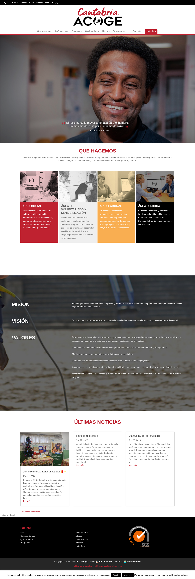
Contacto (137, 31)
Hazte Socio (151, 31)
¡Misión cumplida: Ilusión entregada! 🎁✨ (44, 471)
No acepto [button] (128, 575)
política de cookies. (178, 575)
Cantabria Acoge (79, 561)
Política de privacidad (82, 566)
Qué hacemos (61, 31)
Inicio (22, 532)
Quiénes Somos (27, 536)
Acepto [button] (116, 575)
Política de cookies (102, 566)
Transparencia (119, 31)
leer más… (28, 501)
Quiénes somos (44, 31)
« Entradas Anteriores (30, 512)
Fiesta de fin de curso (87, 436)
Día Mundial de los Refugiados (144, 436)
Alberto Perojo (134, 561)
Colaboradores (92, 31)
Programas (77, 31)
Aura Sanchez (105, 561)
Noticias (105, 31)
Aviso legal (117, 566)
